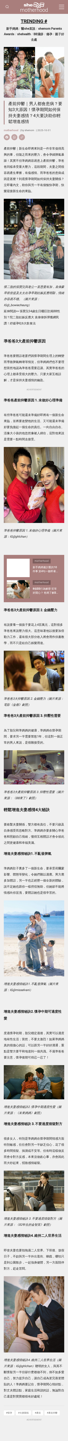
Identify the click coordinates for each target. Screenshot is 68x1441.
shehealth (24, 34)
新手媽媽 (12, 28)
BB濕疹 (38, 34)
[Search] (7, 7)
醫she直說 (28, 28)
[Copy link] (22, 137)
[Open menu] (61, 7)
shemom (29, 130)
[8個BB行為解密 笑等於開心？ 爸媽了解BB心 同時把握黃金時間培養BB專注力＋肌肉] (18, 589)
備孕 (49, 34)
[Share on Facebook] (7, 137)
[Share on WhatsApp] (14, 137)
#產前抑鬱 (52, 1412)
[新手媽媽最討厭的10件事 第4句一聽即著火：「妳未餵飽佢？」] (18, 568)
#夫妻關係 (23, 1412)
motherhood (34, 10)
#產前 (38, 1412)
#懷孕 (9, 1412)
